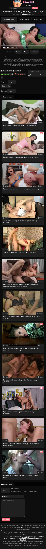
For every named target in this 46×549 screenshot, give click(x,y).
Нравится (6, 74)
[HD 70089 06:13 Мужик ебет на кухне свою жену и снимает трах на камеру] (23, 481)
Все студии (38, 19)
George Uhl (6, 86)
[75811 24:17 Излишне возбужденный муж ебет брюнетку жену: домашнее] (23, 385)
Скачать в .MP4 (35, 75)
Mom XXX (11, 91)
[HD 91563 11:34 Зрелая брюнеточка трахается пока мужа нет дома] (23, 162)
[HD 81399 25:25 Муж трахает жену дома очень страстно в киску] (23, 130)
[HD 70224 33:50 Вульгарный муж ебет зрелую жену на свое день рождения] (23, 417)
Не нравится (20, 74)
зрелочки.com (19, 527)
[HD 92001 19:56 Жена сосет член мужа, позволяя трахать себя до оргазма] (23, 226)
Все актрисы (24, 19)
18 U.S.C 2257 (22, 538)
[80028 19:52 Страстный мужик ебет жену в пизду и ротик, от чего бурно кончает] (23, 449)
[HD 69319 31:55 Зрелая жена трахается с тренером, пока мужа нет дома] (23, 194)
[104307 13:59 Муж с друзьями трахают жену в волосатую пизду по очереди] (23, 321)
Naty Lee (12, 82)
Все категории (9, 19)
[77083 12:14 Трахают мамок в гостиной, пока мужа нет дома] (23, 258)
